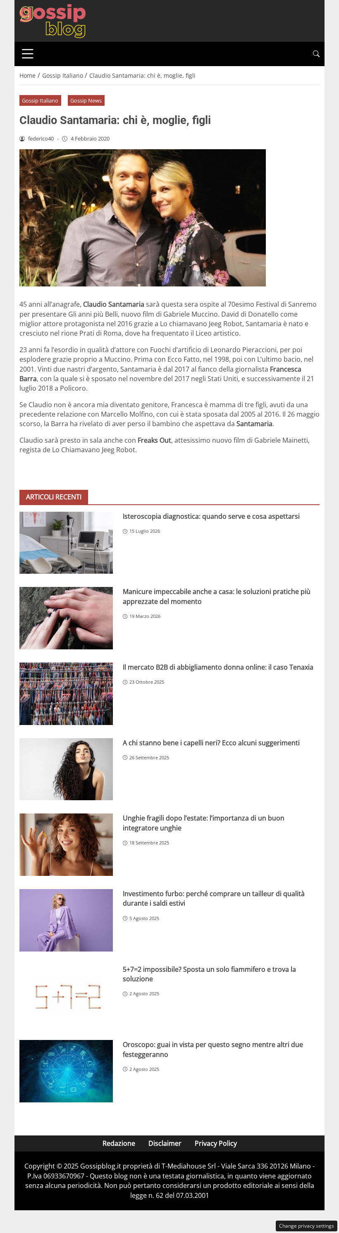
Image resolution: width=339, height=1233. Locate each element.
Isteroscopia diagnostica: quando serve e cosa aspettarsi (211, 516)
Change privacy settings (306, 1225)
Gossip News (86, 100)
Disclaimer (164, 1143)
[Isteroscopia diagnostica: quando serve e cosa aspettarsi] (66, 543)
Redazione (119, 1143)
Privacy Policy (216, 1143)
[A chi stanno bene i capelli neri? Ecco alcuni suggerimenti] (66, 769)
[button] (316, 54)
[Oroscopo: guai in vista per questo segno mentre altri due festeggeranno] (66, 1071)
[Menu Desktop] (27, 54)
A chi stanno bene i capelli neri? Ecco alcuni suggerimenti (211, 742)
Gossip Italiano (40, 100)
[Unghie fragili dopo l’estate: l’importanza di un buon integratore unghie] (66, 844)
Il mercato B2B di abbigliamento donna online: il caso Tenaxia (218, 667)
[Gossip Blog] (52, 20)
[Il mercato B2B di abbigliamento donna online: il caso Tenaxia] (66, 694)
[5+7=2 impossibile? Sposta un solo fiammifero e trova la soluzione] (66, 996)
